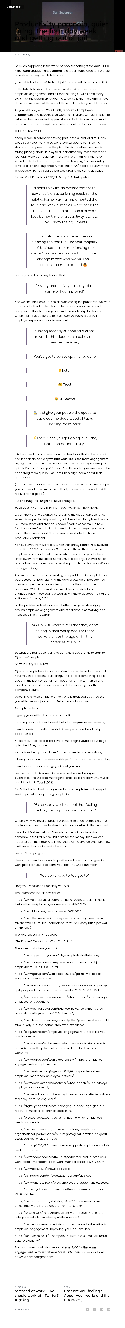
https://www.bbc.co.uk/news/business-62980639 (48, 911)
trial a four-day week (47, 161)
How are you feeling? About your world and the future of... (87, 1295)
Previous (21, 1286)
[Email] (108, 1309)
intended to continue (80, 142)
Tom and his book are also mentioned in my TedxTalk (52, 484)
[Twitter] (94, 1309)
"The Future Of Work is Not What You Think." (44, 941)
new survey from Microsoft (37, 545)
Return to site (16, 6)
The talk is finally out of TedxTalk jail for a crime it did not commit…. (61, 82)
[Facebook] (87, 1309)
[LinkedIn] (101, 1309)
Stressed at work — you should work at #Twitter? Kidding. (37, 1295)
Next (66, 1286)
